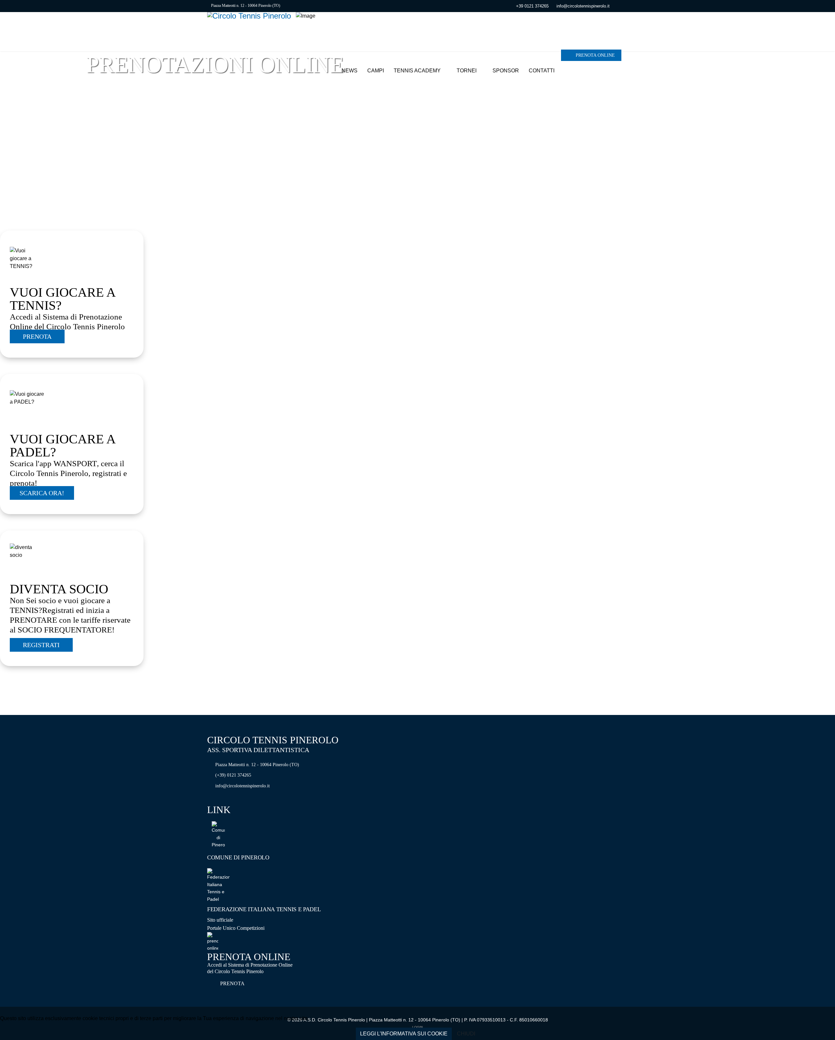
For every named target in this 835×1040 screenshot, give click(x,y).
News (349, 70)
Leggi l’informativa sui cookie (404, 1033)
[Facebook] (616, 5)
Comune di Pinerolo (238, 857)
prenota (37, 336)
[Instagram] (626, 5)
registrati (41, 644)
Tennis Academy (417, 70)
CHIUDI (466, 1033)
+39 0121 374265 (532, 6)
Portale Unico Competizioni (236, 928)
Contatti (541, 70)
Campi (375, 70)
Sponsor (506, 70)
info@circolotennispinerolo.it (583, 6)
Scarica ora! (42, 493)
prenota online (594, 55)
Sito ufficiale (220, 920)
